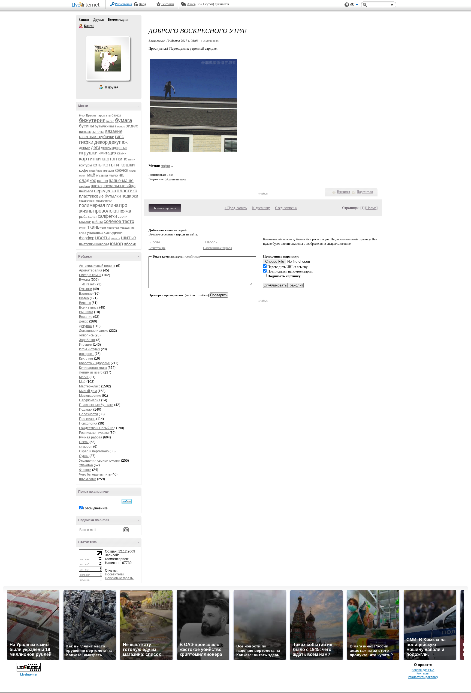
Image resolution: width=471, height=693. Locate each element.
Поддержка (347, 4)
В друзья (112, 87)
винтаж (85, 132)
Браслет (92, 115)
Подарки (85, 409)
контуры (85, 165)
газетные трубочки (96, 136)
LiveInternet (86, 5)
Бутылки (85, 289)
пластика (127, 190)
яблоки (130, 244)
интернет (86, 354)
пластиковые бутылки (100, 196)
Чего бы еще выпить (95, 474)
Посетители (114, 574)
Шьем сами (87, 479)
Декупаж (85, 326)
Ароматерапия (90, 270)
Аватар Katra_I (107, 58)
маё (91, 175)
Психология (88, 423)
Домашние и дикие (93, 331)
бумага (123, 120)
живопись (86, 335)
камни (121, 153)
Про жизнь (87, 419)
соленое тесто (119, 221)
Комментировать (165, 208)
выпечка (98, 132)
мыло (113, 175)
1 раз (170, 174)
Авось (191, 4)
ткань (93, 227)
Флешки (85, 470)
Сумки (84, 456)
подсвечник (86, 200)
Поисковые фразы (119, 578)
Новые (371, 208)
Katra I (81, 26)
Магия (84, 377)
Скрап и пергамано (94, 451)
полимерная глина (98, 205)
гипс (119, 136)
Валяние (86, 293)
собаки (97, 222)
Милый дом (88, 391)
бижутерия (92, 120)
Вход (142, 4)
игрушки (88, 153)
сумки (82, 227)
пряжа (124, 211)
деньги (84, 148)
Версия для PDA (423, 669)
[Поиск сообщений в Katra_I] (127, 501)
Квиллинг (86, 358)
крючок (121, 170)
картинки (90, 159)
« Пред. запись (236, 208)
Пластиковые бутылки (96, 405)
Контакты (422, 673)
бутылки (101, 126)
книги (131, 159)
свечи (122, 216)
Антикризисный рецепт (97, 266)
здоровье (119, 148)
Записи (84, 20)
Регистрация (123, 4)
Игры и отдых (89, 349)
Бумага (84, 280)
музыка (102, 175)
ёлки (82, 115)
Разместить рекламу (423, 677)
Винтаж (85, 303)
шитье (128, 237)
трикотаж (113, 227)
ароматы (104, 115)
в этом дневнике (95, 508)
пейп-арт (86, 191)
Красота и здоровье (94, 363)
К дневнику (261, 208)
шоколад (102, 244)
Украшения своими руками (99, 460)
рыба (83, 216)
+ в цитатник (209, 40)
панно (102, 180)
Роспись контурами (94, 433)
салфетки (107, 216)
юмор (116, 243)
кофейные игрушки (101, 170)
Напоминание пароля (217, 248)
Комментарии (118, 20)
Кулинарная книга (93, 368)
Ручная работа (90, 437)
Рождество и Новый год (97, 428)
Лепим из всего (90, 372)
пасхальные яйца (118, 185)
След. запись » (286, 208)
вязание (113, 131)
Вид (354, 5)
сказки (85, 221)
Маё (82, 382)
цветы (102, 237)
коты (97, 165)
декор (101, 142)
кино (122, 159)
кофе (83, 170)
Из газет (88, 284)
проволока (105, 211)
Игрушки (85, 344)
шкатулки (87, 244)
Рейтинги (167, 4)
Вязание (85, 317)
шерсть (115, 238)
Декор (83, 321)
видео (131, 126)
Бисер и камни (90, 275)
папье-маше (121, 180)
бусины (86, 126)
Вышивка (86, 312)
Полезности (88, 414)
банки (116, 115)
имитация (107, 153)
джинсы (106, 148)
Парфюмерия (89, 400)
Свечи (84, 442)
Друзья (98, 20)
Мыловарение (90, 396)
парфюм (84, 186)
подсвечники (103, 200)
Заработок (87, 340)
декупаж (118, 142)
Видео (84, 298)
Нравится (343, 192)
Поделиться (365, 192)
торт (103, 227)
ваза (112, 126)
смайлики (192, 256)
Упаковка (86, 465)
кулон (82, 175)
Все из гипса (88, 307)
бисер (110, 121)
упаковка (95, 232)
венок (121, 126)
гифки (86, 142)
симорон (85, 447)
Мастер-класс (89, 386)
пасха (96, 185)
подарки (130, 196)
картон (109, 159)
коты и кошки (119, 165)
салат (92, 217)
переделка (105, 190)
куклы (132, 170)
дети (95, 147)
